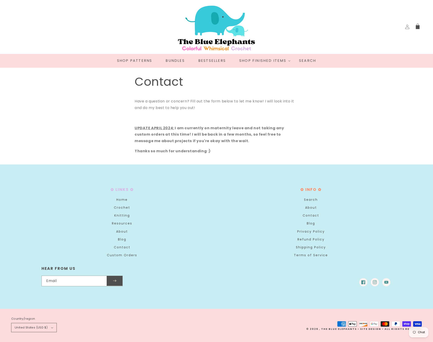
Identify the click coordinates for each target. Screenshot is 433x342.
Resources (122, 223)
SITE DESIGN (370, 329)
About (122, 231)
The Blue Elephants (339, 329)
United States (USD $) (31, 327)
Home (122, 199)
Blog (122, 239)
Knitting (122, 215)
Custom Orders (122, 255)
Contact (122, 247)
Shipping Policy (311, 247)
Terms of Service (311, 255)
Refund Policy (311, 239)
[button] (262, 61)
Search (311, 199)
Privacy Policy (311, 231)
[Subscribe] (114, 281)
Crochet (122, 207)
